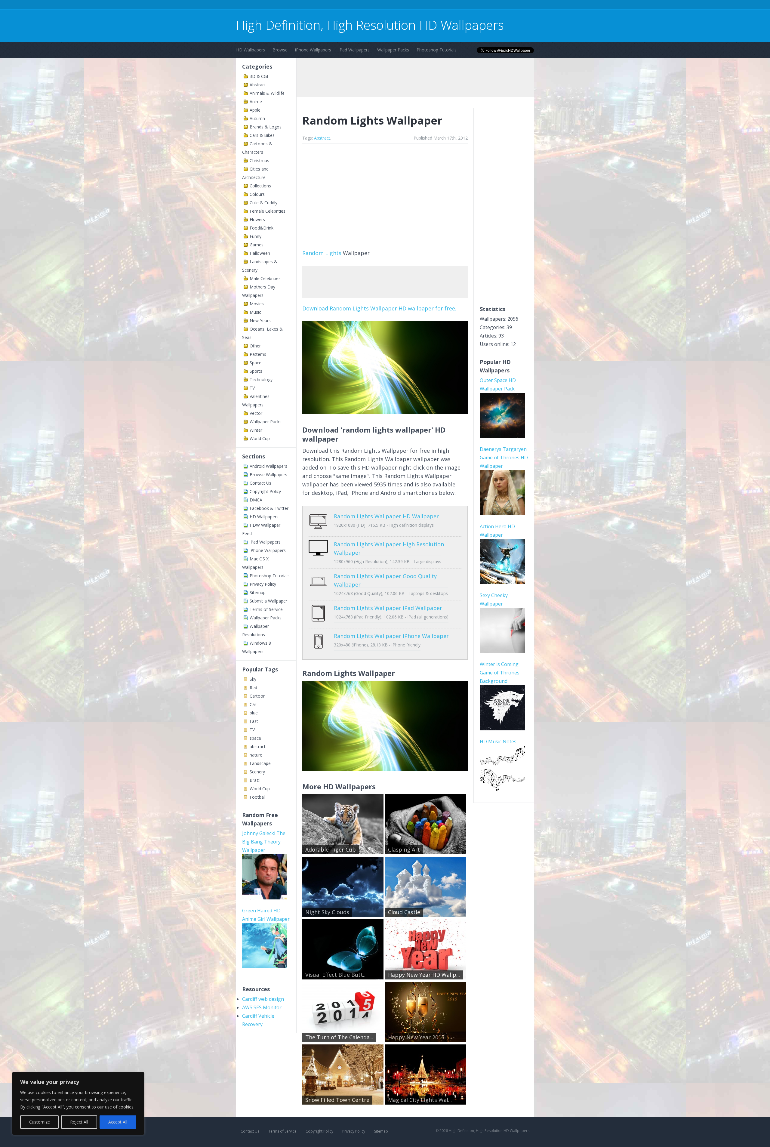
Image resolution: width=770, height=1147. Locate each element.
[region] (78, 1103)
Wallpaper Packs (393, 50)
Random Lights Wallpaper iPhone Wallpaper (391, 636)
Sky (253, 679)
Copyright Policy (265, 491)
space (255, 738)
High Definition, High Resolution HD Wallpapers (370, 24)
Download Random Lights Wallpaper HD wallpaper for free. (379, 308)
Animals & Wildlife (267, 93)
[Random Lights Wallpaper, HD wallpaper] (385, 768)
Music (255, 312)
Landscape (260, 763)
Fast (254, 721)
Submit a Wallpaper (268, 601)
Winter (256, 430)
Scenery (257, 772)
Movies (257, 304)
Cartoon (258, 696)
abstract (258, 746)
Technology (261, 379)
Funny (255, 236)
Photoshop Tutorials (437, 50)
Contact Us (260, 483)
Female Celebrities (267, 211)
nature (256, 755)
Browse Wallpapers (268, 474)
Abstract (258, 85)
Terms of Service (266, 609)
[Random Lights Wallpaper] (385, 412)
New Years (260, 320)
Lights (333, 253)
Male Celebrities (265, 278)
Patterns (258, 354)
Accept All (117, 1122)
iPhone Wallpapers (313, 50)
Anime (256, 101)
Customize (39, 1122)
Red (253, 687)
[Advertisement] (345, 5)
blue (254, 713)
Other (255, 346)
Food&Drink (261, 228)
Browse (280, 50)
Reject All (79, 1122)
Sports (256, 371)
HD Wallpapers (250, 50)
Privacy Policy (263, 584)
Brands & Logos (266, 127)
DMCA (256, 500)
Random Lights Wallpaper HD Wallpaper (386, 516)
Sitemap (258, 592)
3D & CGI (259, 76)
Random (313, 253)
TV (252, 388)
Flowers (257, 219)
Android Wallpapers (268, 466)
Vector (256, 413)
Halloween (260, 253)
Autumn (257, 118)
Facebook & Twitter (269, 508)
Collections (260, 186)
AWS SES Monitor (262, 1007)
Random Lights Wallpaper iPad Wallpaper (388, 608)
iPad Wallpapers (354, 50)
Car (253, 704)
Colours (257, 194)
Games (256, 245)
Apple (255, 110)
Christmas (259, 160)
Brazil (255, 780)
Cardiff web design (263, 999)
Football (258, 797)
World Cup (260, 438)
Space (255, 362)
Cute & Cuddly (263, 202)
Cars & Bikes (262, 135)
